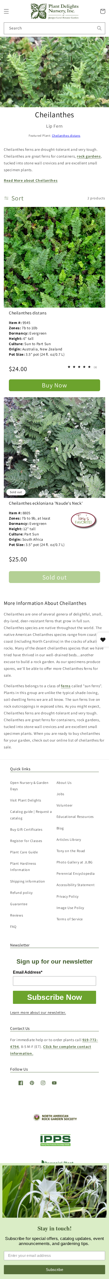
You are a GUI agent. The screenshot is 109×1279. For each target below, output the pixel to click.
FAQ (13, 926)
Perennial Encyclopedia (76, 873)
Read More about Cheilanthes (31, 180)
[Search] (99, 28)
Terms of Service (70, 919)
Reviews (16, 915)
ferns (65, 685)
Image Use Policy (70, 907)
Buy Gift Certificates (26, 829)
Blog (60, 828)
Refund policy (21, 892)
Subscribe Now (54, 997)
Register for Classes (26, 840)
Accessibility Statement (76, 885)
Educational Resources (75, 816)
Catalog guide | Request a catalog (31, 814)
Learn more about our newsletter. (38, 1012)
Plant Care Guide (24, 852)
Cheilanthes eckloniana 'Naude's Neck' (46, 503)
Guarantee (18, 904)
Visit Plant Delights (25, 800)
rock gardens (89, 156)
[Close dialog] (104, 1167)
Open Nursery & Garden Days (29, 785)
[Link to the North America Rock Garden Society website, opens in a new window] (54, 1119)
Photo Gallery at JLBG (75, 862)
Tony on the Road (71, 851)
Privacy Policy (68, 896)
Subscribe (54, 1269)
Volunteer (65, 805)
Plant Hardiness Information (23, 866)
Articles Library (69, 839)
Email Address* (27, 972)
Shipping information (27, 881)
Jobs (60, 794)
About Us (64, 782)
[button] (6, 11)
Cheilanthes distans (66, 135)
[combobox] (54, 28)
